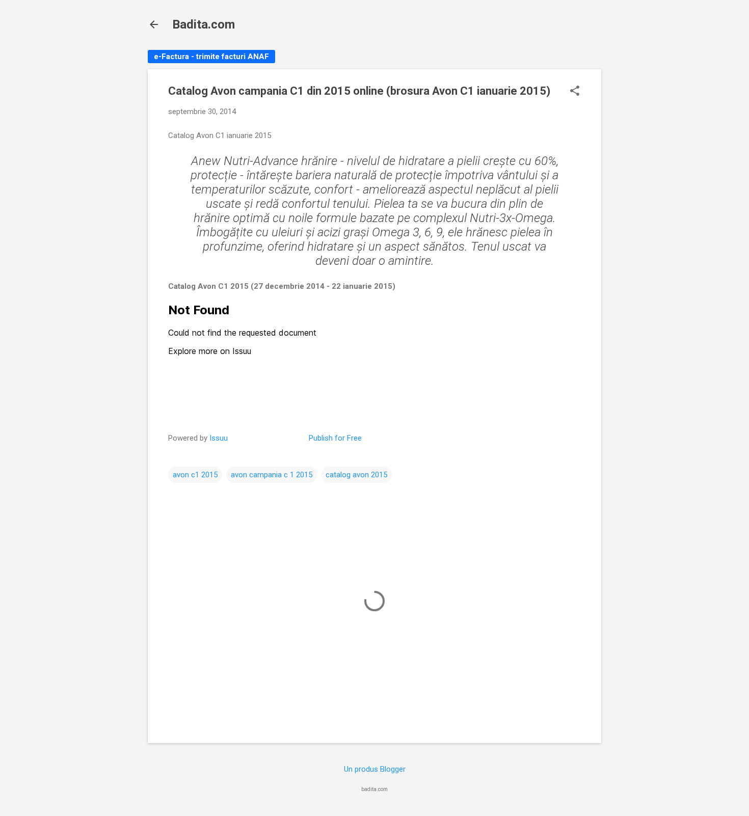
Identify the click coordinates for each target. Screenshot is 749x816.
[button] (575, 92)
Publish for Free (335, 438)
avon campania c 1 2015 (271, 474)
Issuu (218, 438)
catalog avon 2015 (356, 474)
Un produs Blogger (375, 769)
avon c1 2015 (195, 474)
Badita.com (203, 24)
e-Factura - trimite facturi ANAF (211, 56)
